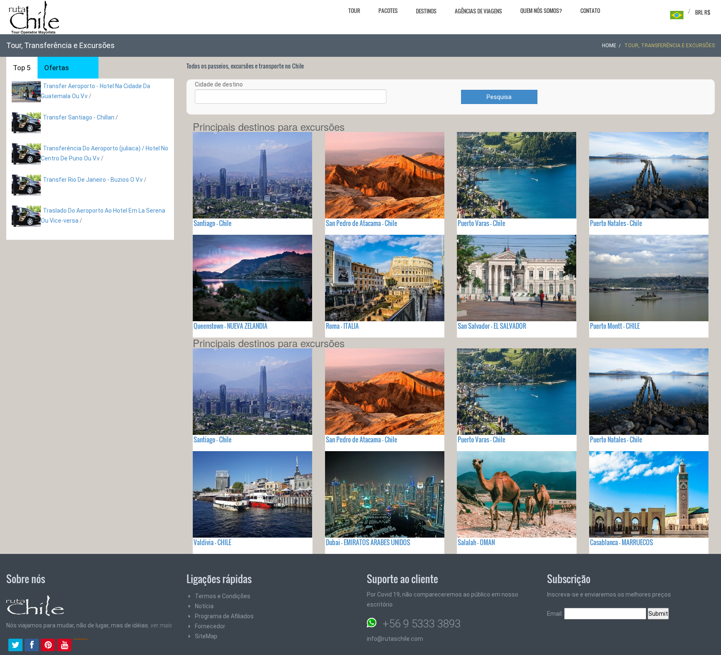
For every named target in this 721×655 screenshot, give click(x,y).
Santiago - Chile (213, 223)
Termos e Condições (222, 596)
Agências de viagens (478, 11)
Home (609, 45)
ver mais (161, 625)
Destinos (426, 11)
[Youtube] (64, 646)
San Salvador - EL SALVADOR (492, 325)
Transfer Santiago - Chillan (78, 117)
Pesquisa (499, 97)
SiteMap (206, 636)
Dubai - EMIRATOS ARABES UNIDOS (368, 542)
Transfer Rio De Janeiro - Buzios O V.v (93, 179)
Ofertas (56, 67)
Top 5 (22, 67)
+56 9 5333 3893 (422, 623)
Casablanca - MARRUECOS (621, 542)
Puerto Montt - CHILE (615, 325)
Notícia (204, 606)
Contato (590, 10)
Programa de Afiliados (224, 616)
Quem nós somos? (541, 10)
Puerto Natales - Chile (616, 223)
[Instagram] (80, 646)
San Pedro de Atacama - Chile (361, 223)
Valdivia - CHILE (212, 542)
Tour (354, 10)
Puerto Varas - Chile (481, 223)
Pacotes (388, 10)
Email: (555, 613)
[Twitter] (15, 646)
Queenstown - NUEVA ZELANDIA (230, 325)
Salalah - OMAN (476, 542)
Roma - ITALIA (342, 325)
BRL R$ (703, 12)
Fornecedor (210, 626)
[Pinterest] (48, 646)
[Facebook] (32, 646)
